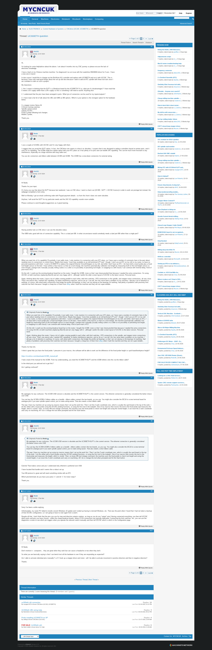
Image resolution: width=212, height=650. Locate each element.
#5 (151, 244)
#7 (151, 377)
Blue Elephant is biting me (167, 209)
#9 (151, 491)
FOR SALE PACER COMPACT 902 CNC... (172, 362)
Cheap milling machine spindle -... (169, 98)
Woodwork (76, 19)
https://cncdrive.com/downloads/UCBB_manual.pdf (39, 356)
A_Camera (177, 108)
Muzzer (176, 128)
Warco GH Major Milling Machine (169, 327)
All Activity (24, 23)
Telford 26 (174, 378)
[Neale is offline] (25, 135)
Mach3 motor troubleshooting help (169, 63)
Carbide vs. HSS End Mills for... (168, 272)
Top (190, 636)
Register (189, 13)
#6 (151, 295)
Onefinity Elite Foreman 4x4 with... (169, 84)
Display (148, 42)
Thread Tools (125, 42)
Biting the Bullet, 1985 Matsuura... (169, 50)
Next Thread (93, 580)
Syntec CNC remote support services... (171, 383)
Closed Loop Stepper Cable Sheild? (170, 225)
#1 (151, 46)
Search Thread (138, 42)
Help (180, 13)
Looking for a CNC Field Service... (169, 376)
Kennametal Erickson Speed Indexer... (171, 348)
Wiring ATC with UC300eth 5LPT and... (171, 167)
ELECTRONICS (34, 29)
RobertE (174, 358)
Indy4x (177, 156)
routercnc (178, 101)
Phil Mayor (177, 227)
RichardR (177, 259)
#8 (151, 421)
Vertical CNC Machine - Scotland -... (170, 313)
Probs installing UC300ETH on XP (34, 618)
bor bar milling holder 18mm (167, 119)
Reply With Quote (146, 124)
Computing (99, 19)
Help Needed (162, 241)
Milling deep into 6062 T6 (166, 250)
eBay (68, 284)
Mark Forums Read (43, 23)
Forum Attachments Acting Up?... (169, 185)
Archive (184, 636)
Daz (176, 142)
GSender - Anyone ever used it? (169, 91)
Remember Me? (169, 13)
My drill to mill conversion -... (167, 112)
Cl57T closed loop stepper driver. (169, 126)
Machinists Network (180, 645)
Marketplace (88, 19)
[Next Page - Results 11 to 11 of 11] (146, 38)
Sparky (176, 80)
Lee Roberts (179, 178)
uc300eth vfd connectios (30, 602)
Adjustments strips (164, 57)
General (35, 19)
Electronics (55, 19)
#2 (151, 128)
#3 (151, 166)
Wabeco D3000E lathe (165, 320)
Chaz (175, 275)
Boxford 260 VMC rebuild (166, 153)
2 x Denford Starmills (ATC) (167, 77)
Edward (173, 323)
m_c (175, 59)
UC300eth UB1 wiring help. (31, 610)
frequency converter (165, 70)
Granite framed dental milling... (168, 216)
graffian (176, 52)
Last (149, 39)
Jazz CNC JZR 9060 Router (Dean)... (170, 355)
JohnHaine (177, 94)
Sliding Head (179, 219)
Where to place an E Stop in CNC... (169, 279)
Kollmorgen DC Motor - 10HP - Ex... (170, 341)
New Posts (32, 23)
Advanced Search (186, 23)
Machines (44, 19)
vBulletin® (28, 644)
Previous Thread (81, 580)
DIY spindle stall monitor (166, 146)
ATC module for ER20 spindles (168, 139)
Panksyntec (175, 385)
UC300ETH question (38, 36)
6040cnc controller (164, 257)
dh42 (176, 187)
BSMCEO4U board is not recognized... (171, 232)
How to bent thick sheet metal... (168, 105)
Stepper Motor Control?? (166, 201)
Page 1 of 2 (135, 39)
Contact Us (168, 636)
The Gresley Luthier (181, 194)
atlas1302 (177, 73)
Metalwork (66, 19)
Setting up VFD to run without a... (169, 264)
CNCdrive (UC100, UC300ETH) (77, 29)
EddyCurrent (179, 243)
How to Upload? (163, 176)
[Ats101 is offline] (25, 54)
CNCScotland (175, 316)
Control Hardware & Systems (53, 29)
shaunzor (177, 87)
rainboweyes (175, 365)
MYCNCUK (177, 636)
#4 (151, 213)
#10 (151, 530)
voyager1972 (179, 170)
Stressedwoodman (180, 266)
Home (25, 19)
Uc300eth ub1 (36, 625)
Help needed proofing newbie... (168, 192)
